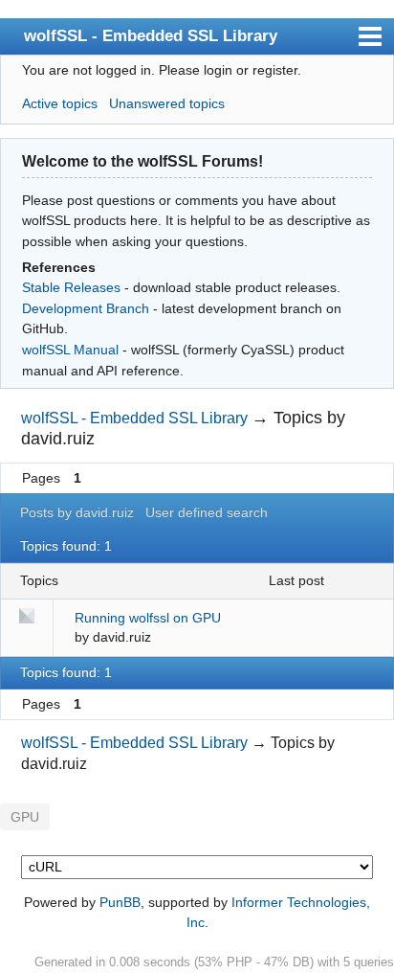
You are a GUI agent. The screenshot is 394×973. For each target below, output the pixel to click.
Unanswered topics (167, 103)
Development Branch (85, 308)
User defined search (206, 512)
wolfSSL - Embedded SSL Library (150, 35)
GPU (25, 817)
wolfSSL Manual (70, 349)
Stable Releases (71, 287)
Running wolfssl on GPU (148, 617)
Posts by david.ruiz (77, 512)
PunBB (120, 902)
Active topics (60, 103)
